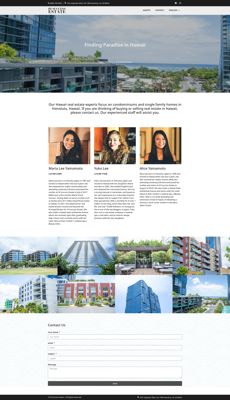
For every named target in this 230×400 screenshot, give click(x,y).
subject (51, 354)
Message (52, 365)
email (51, 343)
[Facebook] (176, 3)
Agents (146, 10)
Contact (159, 10)
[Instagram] (180, 3)
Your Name (53, 332)
